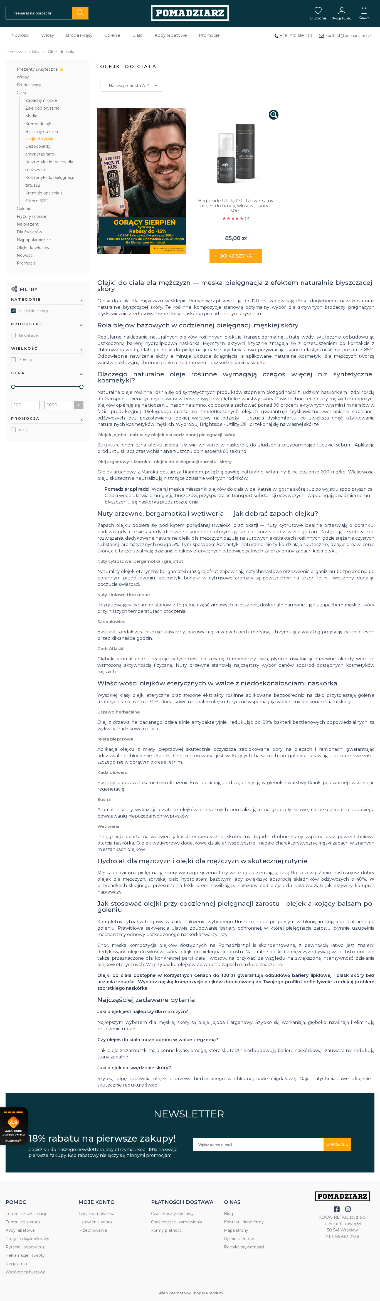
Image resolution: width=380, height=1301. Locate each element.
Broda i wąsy (29, 84)
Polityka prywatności (244, 1247)
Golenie (24, 208)
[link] (47, 311)
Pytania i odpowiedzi (26, 1247)
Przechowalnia (92, 1230)
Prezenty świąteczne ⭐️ (40, 69)
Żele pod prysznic (42, 108)
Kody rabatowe (20, 1230)
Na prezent (28, 224)
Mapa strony (236, 1230)
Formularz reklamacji (26, 1213)
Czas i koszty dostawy (172, 1213)
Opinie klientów (239, 1238)
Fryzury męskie (31, 216)
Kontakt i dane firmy (244, 1222)
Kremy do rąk (38, 123)
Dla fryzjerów (29, 231)
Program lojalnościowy (27, 1238)
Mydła (31, 116)
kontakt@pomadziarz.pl (348, 35)
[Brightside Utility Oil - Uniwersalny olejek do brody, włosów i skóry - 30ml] (236, 152)
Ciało (21, 92)
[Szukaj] (80, 13)
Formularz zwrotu (23, 1222)
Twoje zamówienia (96, 1213)
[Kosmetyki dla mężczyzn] (190, 13)
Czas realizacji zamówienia (176, 1222)
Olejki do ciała (39, 139)
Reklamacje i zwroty (25, 1255)
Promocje (26, 263)
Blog (228, 1213)
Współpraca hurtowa (25, 1272)
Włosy (23, 77)
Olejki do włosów (33, 247)
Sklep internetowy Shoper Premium (190, 1293)
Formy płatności (166, 1230)
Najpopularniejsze (34, 239)
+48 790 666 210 (296, 35)
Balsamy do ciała (41, 131)
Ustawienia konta (95, 1222)
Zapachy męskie (41, 100)
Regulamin (16, 1263)
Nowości (25, 255)
